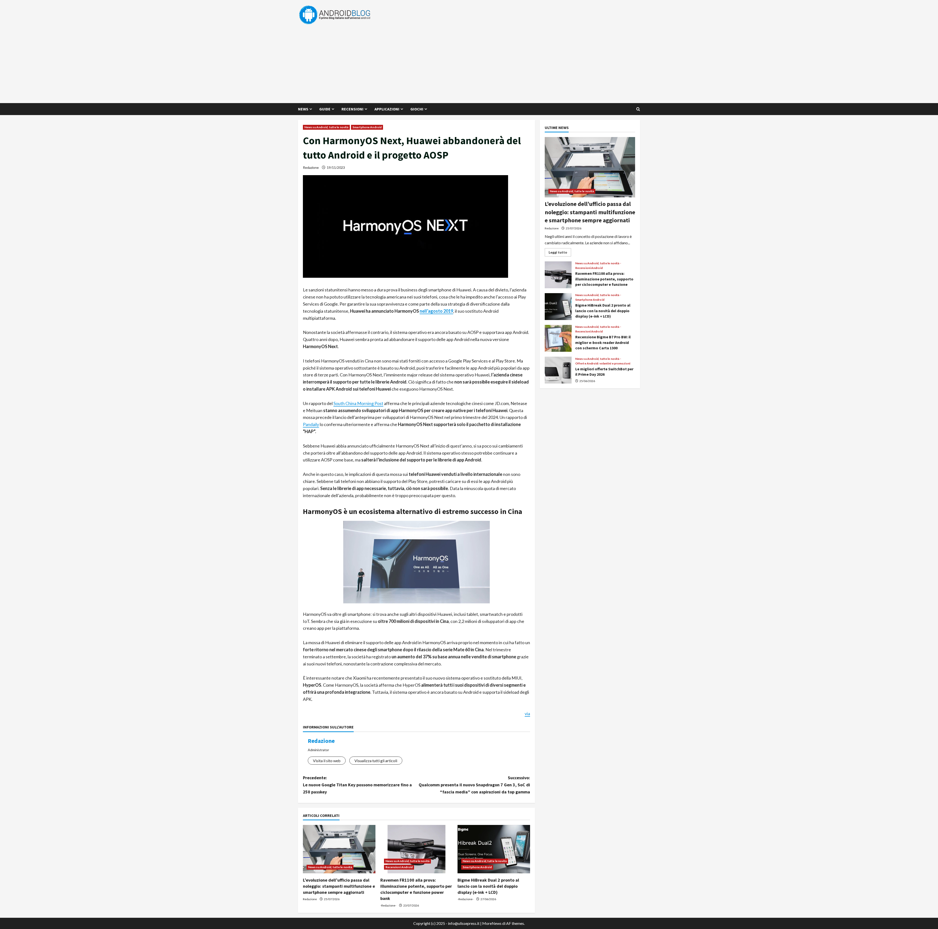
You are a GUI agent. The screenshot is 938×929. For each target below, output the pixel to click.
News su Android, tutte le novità (326, 127)
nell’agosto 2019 (436, 311)
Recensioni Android (399, 867)
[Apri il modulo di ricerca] (638, 109)
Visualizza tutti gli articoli (375, 760)
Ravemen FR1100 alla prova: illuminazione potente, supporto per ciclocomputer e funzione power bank (558, 274)
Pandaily (311, 424)
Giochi (416, 109)
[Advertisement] (467, 61)
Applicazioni (386, 109)
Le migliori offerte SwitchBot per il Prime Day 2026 (558, 370)
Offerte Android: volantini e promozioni (602, 363)
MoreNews (491, 923)
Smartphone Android (367, 127)
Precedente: (357, 785)
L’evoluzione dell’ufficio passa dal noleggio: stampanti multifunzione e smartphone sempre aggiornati (339, 886)
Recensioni (352, 109)
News (303, 109)
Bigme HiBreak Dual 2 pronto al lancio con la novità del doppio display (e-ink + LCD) (488, 886)
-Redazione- (388, 905)
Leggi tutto (560, 253)
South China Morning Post (358, 403)
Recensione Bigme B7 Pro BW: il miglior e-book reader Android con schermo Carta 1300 (558, 338)
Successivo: (474, 785)
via (527, 713)
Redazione (311, 167)
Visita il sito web (327, 760)
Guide (324, 109)
